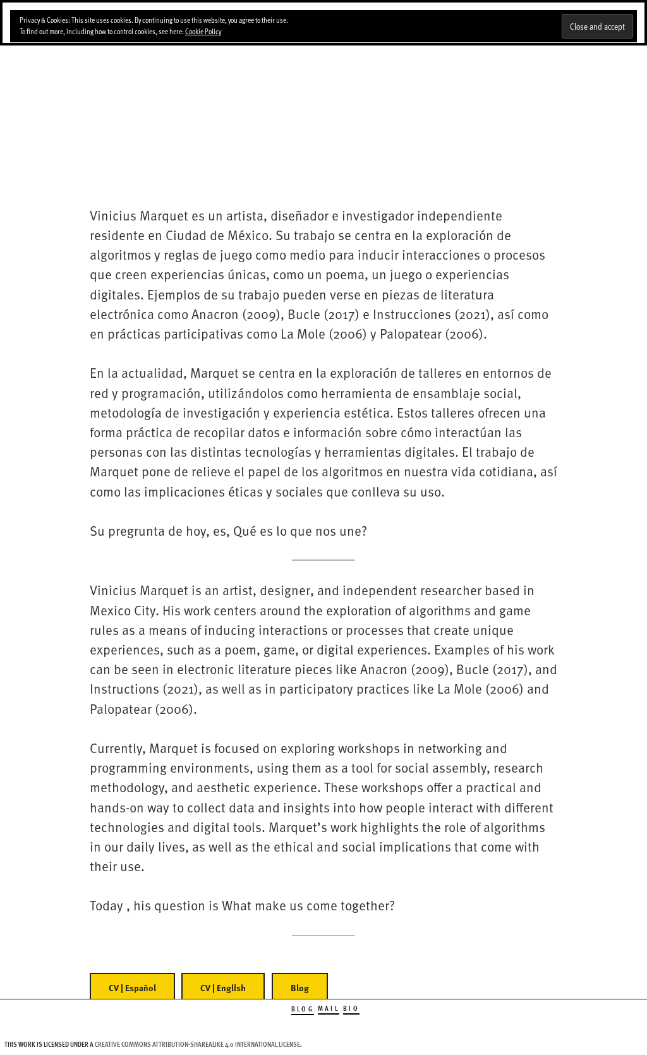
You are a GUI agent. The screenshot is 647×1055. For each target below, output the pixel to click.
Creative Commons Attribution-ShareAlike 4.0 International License (197, 1044)
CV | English (223, 987)
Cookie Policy (203, 31)
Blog (300, 987)
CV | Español (132, 987)
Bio (351, 1008)
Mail (328, 1008)
